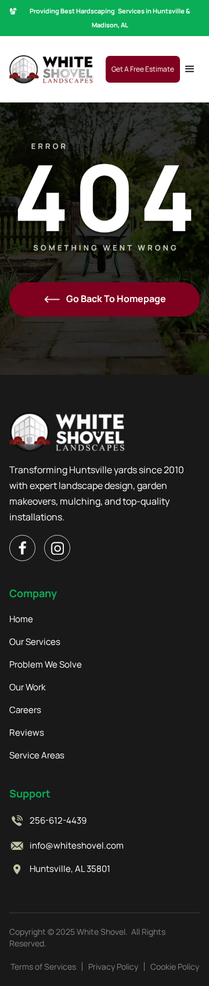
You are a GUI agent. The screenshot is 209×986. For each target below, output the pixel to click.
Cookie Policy (174, 966)
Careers (25, 710)
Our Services (34, 642)
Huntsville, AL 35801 (70, 869)
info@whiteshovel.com (77, 846)
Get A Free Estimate (142, 69)
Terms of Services (43, 966)
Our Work (27, 687)
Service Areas (36, 755)
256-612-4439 (58, 821)
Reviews (26, 733)
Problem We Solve (45, 665)
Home (21, 619)
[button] (190, 69)
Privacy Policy (113, 966)
